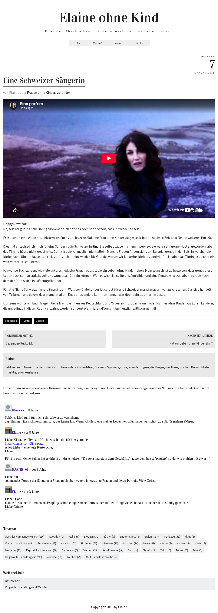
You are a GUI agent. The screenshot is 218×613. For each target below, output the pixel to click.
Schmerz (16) (90, 550)
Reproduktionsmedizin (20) (41, 550)
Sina (95, 246)
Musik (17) (200, 543)
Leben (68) (149, 543)
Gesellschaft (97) (46, 543)
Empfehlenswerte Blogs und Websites (26, 587)
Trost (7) (197, 550)
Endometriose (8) (130, 536)
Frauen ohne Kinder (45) (19, 543)
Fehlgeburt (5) (172, 536)
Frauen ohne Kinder (41, 92)
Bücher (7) (109, 536)
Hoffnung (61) (89, 543)
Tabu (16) (165, 550)
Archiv (139, 43)
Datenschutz (12, 581)
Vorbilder (63, 92)
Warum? (97, 43)
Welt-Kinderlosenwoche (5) (101, 557)
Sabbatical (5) (70, 550)
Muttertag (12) (13, 550)
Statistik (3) (149, 550)
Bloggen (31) (91, 536)
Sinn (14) (133, 550)
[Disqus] (109, 456)
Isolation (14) (130, 543)
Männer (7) (166, 543)
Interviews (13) (110, 543)
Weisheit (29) (74, 557)
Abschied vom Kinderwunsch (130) (24, 536)
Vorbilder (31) (54, 557)
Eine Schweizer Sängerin (44, 80)
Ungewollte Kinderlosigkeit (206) (23, 557)
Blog (78, 43)
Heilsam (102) (68, 543)
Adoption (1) (56, 536)
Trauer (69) (182, 550)
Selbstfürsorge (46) (112, 550)
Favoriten (119, 43)
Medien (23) (183, 543)
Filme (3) (190, 536)
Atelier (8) (74, 536)
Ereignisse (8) (152, 536)
